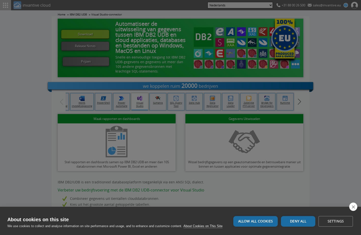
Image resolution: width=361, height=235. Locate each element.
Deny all (298, 221)
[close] (353, 207)
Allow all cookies (255, 221)
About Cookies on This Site (202, 226)
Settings (336, 221)
